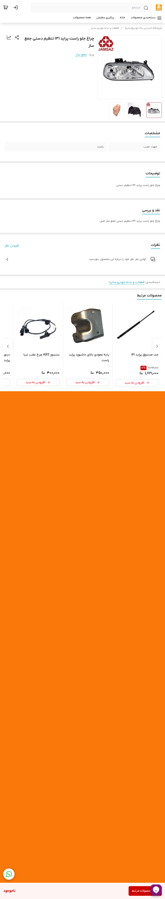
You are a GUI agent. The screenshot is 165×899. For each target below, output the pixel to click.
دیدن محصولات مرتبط (145, 891)
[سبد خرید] (5, 7)
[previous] (157, 346)
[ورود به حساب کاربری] (16, 7)
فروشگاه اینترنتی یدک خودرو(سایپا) (143, 28)
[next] (8, 346)
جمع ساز (81, 55)
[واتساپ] (8, 874)
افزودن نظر (12, 246)
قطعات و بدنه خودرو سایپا (105, 28)
